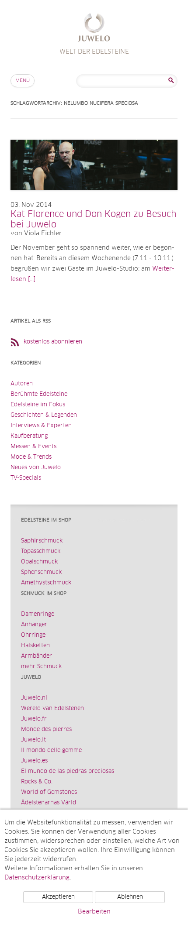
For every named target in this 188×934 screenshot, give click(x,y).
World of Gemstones (49, 792)
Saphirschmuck (42, 541)
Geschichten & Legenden (43, 415)
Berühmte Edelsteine (38, 394)
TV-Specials (25, 478)
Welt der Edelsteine (94, 28)
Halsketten (35, 646)
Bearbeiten (94, 912)
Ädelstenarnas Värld (48, 803)
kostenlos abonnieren (53, 342)
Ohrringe (33, 635)
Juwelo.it (33, 740)
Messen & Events (33, 447)
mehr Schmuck (41, 667)
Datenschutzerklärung (37, 878)
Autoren (21, 384)
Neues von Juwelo (35, 467)
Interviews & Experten (41, 426)
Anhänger (34, 625)
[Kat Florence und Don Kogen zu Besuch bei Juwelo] (94, 199)
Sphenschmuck (41, 572)
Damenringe (37, 614)
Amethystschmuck (46, 583)
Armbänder (36, 656)
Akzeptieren (58, 897)
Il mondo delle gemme (51, 750)
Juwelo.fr (34, 719)
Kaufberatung (29, 436)
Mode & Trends (31, 457)
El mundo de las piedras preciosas (67, 771)
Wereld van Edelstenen (52, 708)
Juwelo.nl (34, 698)
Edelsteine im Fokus (37, 405)
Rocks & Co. (36, 782)
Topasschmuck (40, 551)
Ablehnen (130, 897)
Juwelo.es (34, 761)
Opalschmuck (39, 562)
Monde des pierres (46, 729)
